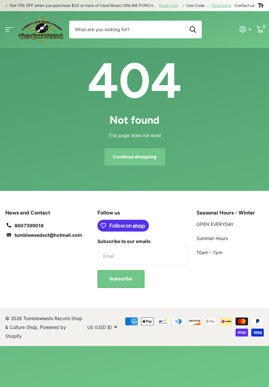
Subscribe (121, 278)
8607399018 (29, 225)
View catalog (9, 29)
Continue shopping (134, 156)
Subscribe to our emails (124, 241)
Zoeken (193, 29)
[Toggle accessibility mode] (261, 5)
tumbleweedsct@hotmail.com (48, 235)
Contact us (245, 5)
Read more (168, 5)
